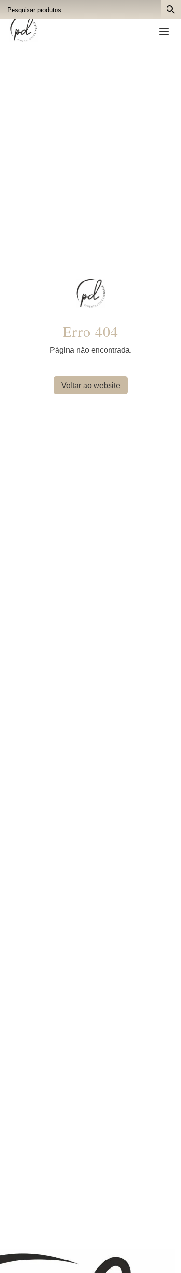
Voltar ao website (90, 385)
